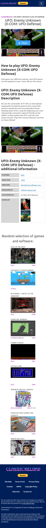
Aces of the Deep (18, 247)
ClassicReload (6, 17)
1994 (23, 180)
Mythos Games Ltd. (28, 190)
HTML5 (13, 289)
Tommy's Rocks (17, 343)
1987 (33, 361)
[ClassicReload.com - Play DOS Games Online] (8, 3)
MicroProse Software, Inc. (31, 185)
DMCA (19, 486)
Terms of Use (20, 482)
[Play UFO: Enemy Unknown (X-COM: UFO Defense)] (23, 56)
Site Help (8, 482)
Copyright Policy (31, 486)
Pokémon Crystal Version (22, 389)
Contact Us (27, 492)
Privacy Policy (34, 482)
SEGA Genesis (16, 408)
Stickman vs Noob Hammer (22, 270)
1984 (33, 338)
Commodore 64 (17, 338)
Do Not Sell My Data (28, 503)
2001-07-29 (31, 408)
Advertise (16, 492)
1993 (33, 434)
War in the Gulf (17, 439)
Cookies (10, 486)
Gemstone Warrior (19, 319)
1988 (33, 314)
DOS (22, 175)
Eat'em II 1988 (16, 366)
